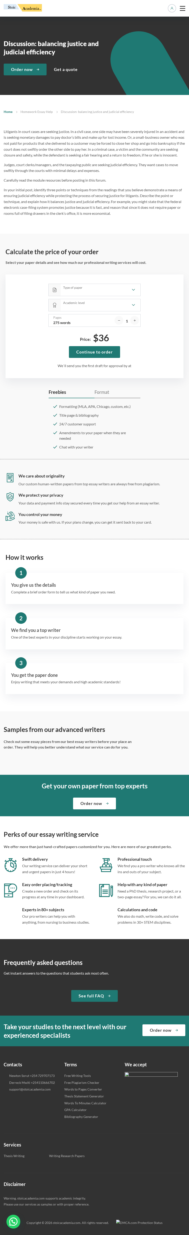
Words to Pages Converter (83, 1089)
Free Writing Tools (77, 1076)
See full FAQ (91, 995)
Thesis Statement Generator (84, 1096)
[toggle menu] (182, 8)
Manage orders (172, 8)
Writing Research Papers (67, 1156)
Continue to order (94, 351)
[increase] (134, 320)
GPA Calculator (75, 1110)
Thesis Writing (14, 1156)
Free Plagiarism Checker (81, 1083)
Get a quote (66, 69)
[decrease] (119, 320)
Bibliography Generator (81, 1117)
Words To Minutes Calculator (85, 1103)
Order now (22, 69)
